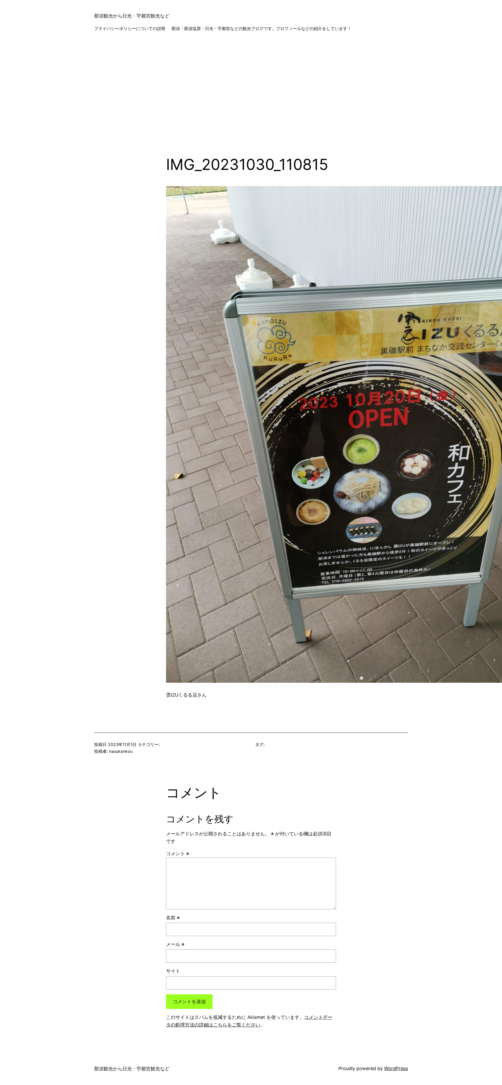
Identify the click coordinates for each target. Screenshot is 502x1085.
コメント (177, 853)
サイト (173, 971)
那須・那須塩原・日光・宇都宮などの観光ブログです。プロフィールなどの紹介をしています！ (261, 28)
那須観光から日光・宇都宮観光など (131, 16)
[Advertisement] (251, 100)
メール (175, 944)
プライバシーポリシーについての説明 (129, 28)
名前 (173, 917)
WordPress (396, 1068)
